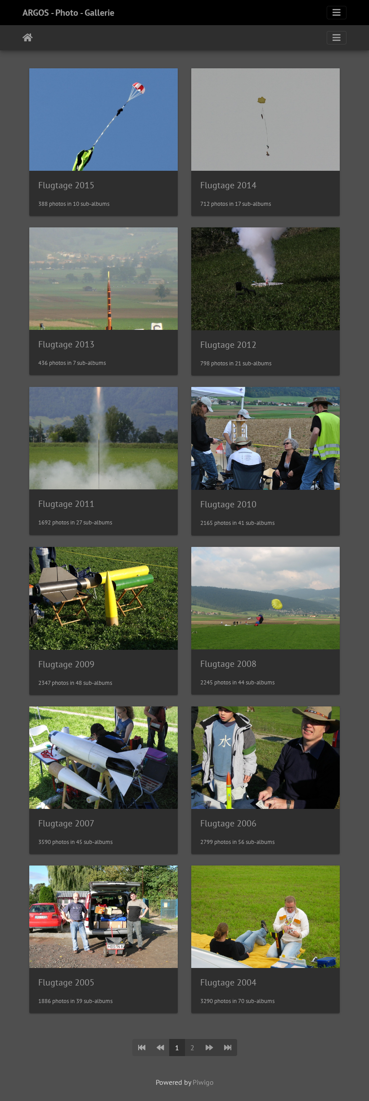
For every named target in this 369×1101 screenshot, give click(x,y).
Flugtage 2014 (228, 185)
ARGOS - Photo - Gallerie (68, 12)
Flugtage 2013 (66, 344)
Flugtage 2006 (228, 823)
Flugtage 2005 (66, 982)
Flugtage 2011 (66, 504)
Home (27, 37)
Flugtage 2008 (228, 664)
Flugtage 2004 (228, 982)
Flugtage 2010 (228, 504)
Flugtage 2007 (66, 823)
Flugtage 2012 (228, 345)
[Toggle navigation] (336, 12)
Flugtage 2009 (66, 664)
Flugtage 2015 (66, 185)
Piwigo (203, 1082)
